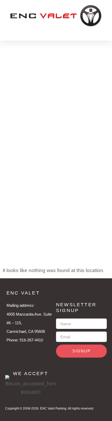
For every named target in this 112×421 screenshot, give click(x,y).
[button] (30, 31)
